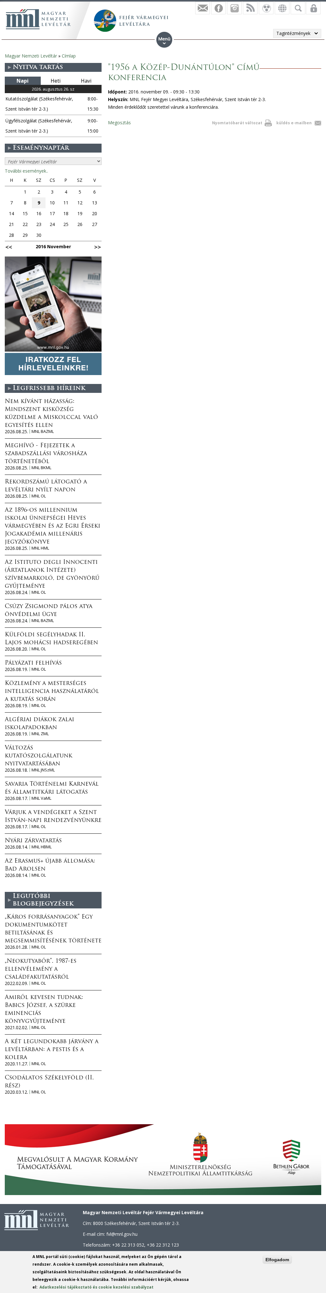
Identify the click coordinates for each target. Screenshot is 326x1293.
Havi (86, 80)
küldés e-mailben (294, 123)
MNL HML (40, 548)
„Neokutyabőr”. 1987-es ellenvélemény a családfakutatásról (40, 969)
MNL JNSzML (43, 770)
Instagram (234, 8)
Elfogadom (277, 1259)
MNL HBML (42, 847)
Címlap (69, 56)
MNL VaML (41, 798)
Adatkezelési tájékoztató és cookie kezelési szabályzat (96, 1287)
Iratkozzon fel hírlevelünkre (202, 8)
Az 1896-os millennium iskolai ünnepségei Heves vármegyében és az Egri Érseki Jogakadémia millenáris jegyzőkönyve (52, 526)
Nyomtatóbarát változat (237, 123)
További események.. (26, 171)
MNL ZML (40, 734)
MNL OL (39, 496)
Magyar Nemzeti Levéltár (31, 56)
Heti (55, 80)
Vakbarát (266, 8)
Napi (23, 80)
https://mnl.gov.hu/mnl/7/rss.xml (250, 8)
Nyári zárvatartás (33, 841)
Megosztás (119, 123)
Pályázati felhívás (33, 663)
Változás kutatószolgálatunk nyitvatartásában (38, 756)
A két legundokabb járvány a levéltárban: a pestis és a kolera (51, 1050)
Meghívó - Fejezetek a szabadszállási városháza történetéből (46, 454)
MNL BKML (41, 468)
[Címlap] (38, 19)
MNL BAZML (43, 431)
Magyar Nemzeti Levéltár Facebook (218, 8)
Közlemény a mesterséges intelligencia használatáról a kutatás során (52, 691)
